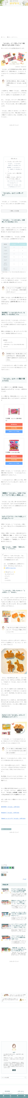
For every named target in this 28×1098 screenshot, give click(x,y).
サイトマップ (21, 1093)
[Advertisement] (14, 22)
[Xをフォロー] (2, 875)
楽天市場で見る (14, 424)
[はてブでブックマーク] (7, 867)
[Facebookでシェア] (5, 867)
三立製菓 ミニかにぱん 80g (12, 452)
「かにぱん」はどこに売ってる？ (14, 161)
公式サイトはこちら (10, 568)
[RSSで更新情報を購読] (5, 875)
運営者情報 (7, 1091)
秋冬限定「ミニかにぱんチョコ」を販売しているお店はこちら (14, 169)
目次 (12, 158)
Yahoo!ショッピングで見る (14, 431)
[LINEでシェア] (10, 867)
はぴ (14, 1052)
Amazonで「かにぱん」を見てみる (10, 812)
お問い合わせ (21, 1091)
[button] (13, 867)
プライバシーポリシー (7, 1093)
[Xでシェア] (2, 867)
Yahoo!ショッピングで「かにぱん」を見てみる (13, 818)
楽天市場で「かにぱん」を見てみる (10, 806)
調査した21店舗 (15, 210)
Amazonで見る (14, 427)
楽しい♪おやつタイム (7, 829)
